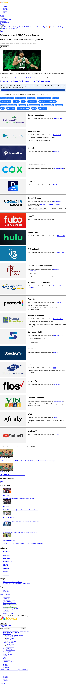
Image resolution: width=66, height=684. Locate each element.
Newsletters (3, 18)
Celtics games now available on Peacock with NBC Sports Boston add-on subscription (28, 461)
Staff (4, 658)
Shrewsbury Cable (58, 335)
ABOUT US (6, 597)
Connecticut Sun (7, 654)
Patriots (5, 8)
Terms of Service (7, 601)
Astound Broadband (58, 118)
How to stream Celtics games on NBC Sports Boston (16, 583)
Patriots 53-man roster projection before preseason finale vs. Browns (20, 510)
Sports (1, 31)
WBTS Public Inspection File (10, 609)
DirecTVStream (57, 201)
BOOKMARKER (4, 46)
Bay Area (5, 590)
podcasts (5, 665)
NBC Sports (25, 670)
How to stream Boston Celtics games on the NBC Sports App (25, 81)
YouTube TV (60, 434)
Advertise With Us (8, 607)
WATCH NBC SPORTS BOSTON (12, 632)
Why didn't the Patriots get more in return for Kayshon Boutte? (19, 498)
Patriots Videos (10, 647)
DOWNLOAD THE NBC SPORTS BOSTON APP (16, 631)
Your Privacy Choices (10, 606)
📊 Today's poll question (41, 27)
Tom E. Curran (10, 644)
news (1, 457)
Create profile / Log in (5, 19)
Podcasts (2, 16)
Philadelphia (6, 591)
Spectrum (55, 352)
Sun (4, 12)
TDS (54, 368)
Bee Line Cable (57, 135)
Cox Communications (58, 168)
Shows (5, 655)
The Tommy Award (11, 641)
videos (5, 664)
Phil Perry (6, 495)
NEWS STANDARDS (9, 600)
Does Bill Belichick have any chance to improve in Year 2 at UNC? (20, 532)
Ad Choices (6, 611)
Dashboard (3, 21)
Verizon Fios (56, 384)
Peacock (14, 77)
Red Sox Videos (10, 650)
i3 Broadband (60, 252)
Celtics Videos (10, 639)
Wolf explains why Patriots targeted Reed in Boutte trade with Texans (21, 521)
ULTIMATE (50, 204)
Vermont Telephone (58, 401)
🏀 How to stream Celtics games (57, 27)
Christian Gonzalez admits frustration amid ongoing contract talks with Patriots (23, 543)
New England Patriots (9, 518)
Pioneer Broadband (58, 319)
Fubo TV (59, 219)
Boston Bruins (7, 651)
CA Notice (6, 610)
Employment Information (9, 603)
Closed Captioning (8, 613)
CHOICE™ (43, 204)
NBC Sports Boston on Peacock (14, 635)
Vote (4, 657)
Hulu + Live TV (61, 236)
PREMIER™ (58, 204)
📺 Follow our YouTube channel (8, 28)
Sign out (2, 24)
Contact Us (6, 598)
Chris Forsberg (10, 638)
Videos (2, 15)
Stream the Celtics (11, 637)
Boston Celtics (30, 77)
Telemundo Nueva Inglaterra (14, 670)
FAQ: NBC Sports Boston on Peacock (12, 475)
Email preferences (4, 22)
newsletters (6, 667)
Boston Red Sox (7, 648)
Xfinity (55, 417)
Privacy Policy (7, 604)
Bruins (5, 11)
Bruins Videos (10, 652)
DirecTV (55, 184)
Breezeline (56, 151)
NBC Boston (3, 670)
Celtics (5, 6)
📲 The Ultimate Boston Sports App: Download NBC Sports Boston (17, 27)
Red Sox (5, 9)
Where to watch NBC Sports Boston (12, 582)
